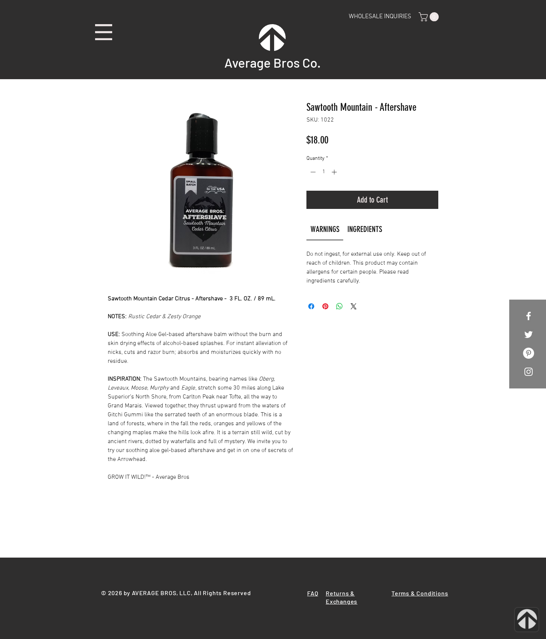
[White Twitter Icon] (528, 334)
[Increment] (334, 171)
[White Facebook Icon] (528, 316)
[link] (325, 229)
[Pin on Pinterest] (325, 306)
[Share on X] (353, 306)
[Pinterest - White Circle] (528, 353)
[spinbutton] (323, 171)
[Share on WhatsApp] (339, 306)
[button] (103, 32)
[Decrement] (312, 171)
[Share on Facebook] (311, 306)
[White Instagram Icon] (528, 371)
